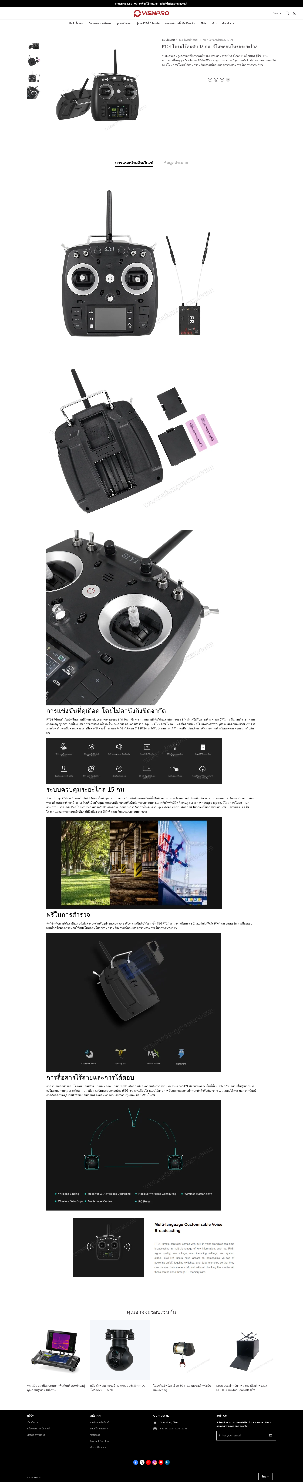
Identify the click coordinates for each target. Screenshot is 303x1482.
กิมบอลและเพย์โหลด (100, 23)
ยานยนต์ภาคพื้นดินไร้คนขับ (180, 23)
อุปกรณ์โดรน (123, 23)
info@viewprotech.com (173, 1428)
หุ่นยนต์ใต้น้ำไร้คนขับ (148, 23)
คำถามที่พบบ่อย (98, 1447)
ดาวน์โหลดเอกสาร (99, 1428)
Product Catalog (99, 1441)
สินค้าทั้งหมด (76, 23)
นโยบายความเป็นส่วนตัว (39, 1428)
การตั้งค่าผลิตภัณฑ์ (99, 1422)
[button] (287, 13)
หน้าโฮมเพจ (168, 40)
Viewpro (37, 1477)
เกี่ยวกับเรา (228, 23)
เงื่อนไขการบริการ (36, 1435)
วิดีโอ (203, 23)
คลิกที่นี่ (164, 3)
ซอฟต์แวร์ (95, 1435)
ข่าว (214, 23)
